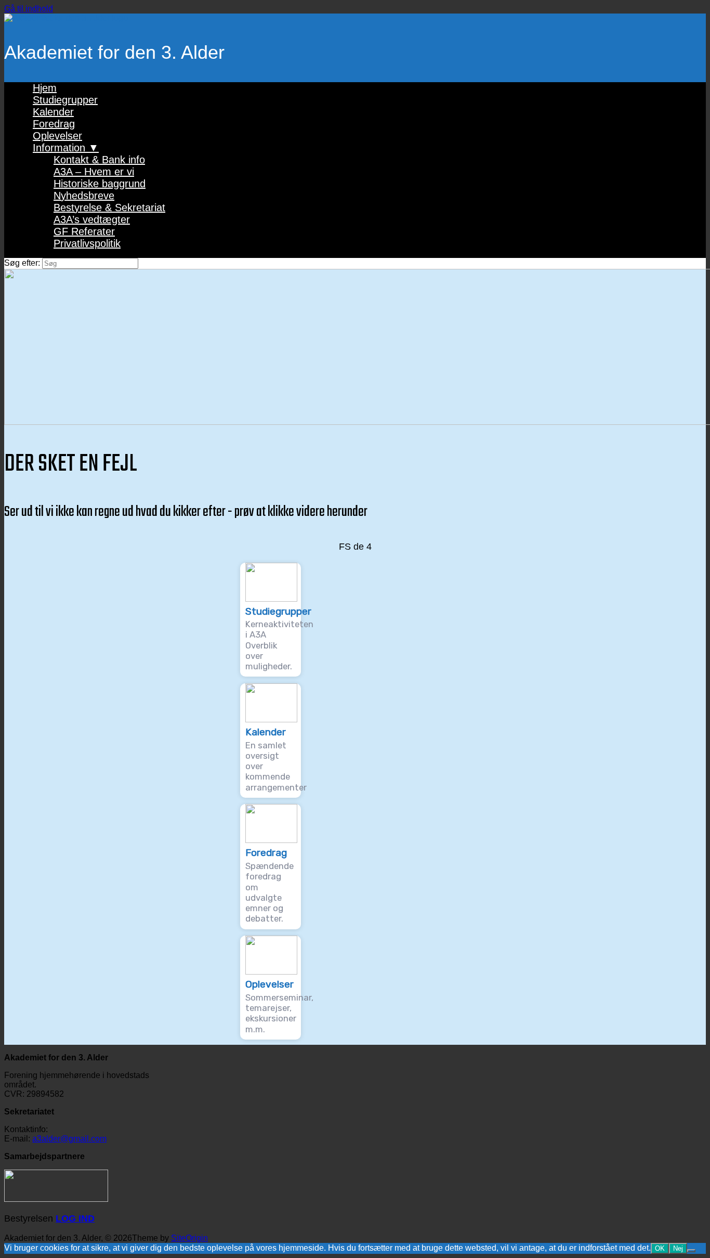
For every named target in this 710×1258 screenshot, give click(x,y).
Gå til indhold (28, 8)
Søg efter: (22, 262)
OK (660, 1248)
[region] (355, 793)
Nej (678, 1248)
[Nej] (691, 1250)
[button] (270, 620)
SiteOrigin (189, 1238)
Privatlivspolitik (87, 243)
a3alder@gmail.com (69, 1138)
